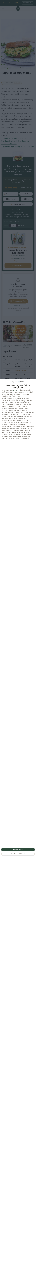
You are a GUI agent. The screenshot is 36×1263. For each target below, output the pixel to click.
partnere (15, 390)
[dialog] (18, 821)
